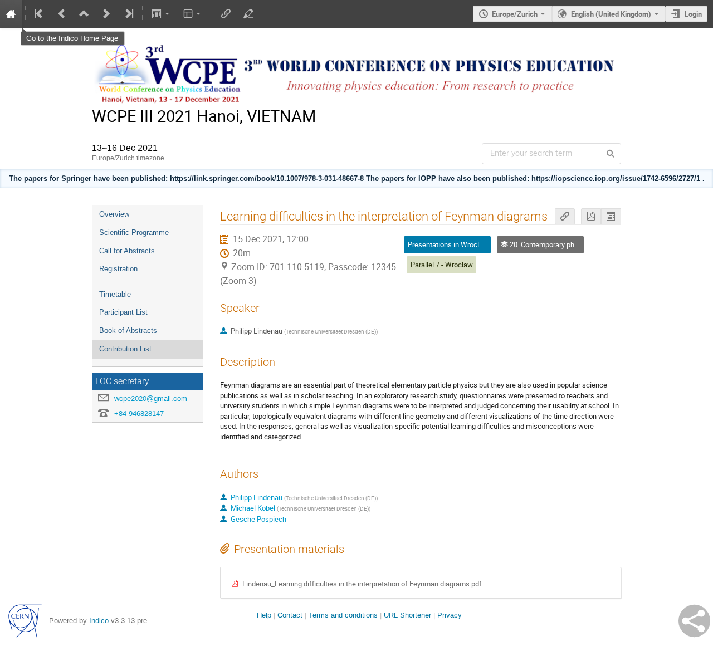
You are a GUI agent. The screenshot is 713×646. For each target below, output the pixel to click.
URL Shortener (407, 615)
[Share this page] (694, 621)
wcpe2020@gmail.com (150, 398)
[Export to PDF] (591, 216)
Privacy (449, 615)
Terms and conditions (343, 615)
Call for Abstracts (127, 251)
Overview (114, 214)
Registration (118, 269)
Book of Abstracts (128, 330)
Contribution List (125, 349)
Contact (289, 615)
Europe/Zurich (515, 14)
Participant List (123, 312)
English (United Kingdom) (611, 14)
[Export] (161, 14)
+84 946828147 (139, 413)
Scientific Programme (134, 232)
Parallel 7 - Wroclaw (442, 265)
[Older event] (62, 14)
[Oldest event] (39, 14)
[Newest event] (128, 14)
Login (693, 14)
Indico (99, 620)
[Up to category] (84, 14)
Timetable (115, 294)
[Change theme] (193, 14)
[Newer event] (106, 14)
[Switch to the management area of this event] (248, 14)
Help (264, 615)
